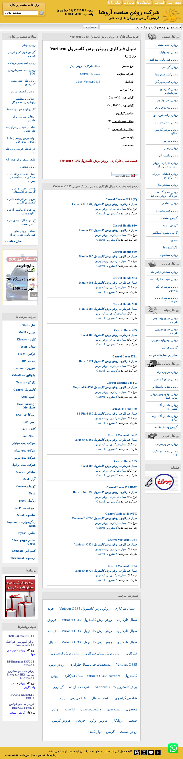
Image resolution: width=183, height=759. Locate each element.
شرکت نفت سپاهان (23, 443)
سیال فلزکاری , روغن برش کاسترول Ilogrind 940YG (105, 387)
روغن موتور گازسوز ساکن (166, 131)
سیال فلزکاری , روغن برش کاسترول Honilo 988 (108, 308)
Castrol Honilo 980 (125, 251)
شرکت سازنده (80, 687)
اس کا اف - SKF (25, 414)
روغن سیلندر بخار (167, 184)
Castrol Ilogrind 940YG (122, 382)
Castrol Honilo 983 (125, 278)
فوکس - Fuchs (26, 353)
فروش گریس (61, 720)
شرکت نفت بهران (24, 450)
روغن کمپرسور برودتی (21, 62)
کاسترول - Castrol (24, 389)
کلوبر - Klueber (26, 339)
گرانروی (128, 97)
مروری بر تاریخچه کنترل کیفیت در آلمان (21, 200)
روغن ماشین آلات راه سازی (165, 417)
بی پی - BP (28, 361)
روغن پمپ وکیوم (167, 100)
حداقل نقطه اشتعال (122, 121)
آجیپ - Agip (28, 396)
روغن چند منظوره (167, 210)
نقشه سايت (11, 755)
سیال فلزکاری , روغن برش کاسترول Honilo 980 (108, 256)
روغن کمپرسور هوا (166, 74)
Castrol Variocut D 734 (122, 566)
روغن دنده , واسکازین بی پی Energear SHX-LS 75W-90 (20, 674)
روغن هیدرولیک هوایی (164, 340)
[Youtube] (151, 754)
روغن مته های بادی (166, 107)
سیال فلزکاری (125, 608)
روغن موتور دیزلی (167, 372)
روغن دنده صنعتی (167, 45)
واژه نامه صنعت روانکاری (24, 4)
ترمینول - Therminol (22, 558)
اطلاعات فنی (123, 175)
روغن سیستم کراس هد (164, 279)
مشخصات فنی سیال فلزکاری (90, 664)
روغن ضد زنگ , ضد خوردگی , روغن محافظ (164, 193)
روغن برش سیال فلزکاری (103, 653)
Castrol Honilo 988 (125, 304)
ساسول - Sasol (26, 515)
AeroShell (29, 436)
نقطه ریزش (78, 698)
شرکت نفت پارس (24, 457)
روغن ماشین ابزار (167, 155)
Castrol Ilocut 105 (125, 461)
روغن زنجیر (171, 148)
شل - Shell (28, 325)
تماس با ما (114, 2)
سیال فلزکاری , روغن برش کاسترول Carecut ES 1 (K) (104, 204)
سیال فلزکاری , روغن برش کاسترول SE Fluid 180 (107, 413)
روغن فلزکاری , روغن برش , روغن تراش (165, 164)
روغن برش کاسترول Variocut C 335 (84, 608)
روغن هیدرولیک (168, 52)
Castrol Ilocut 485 (125, 330)
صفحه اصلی (174, 2)
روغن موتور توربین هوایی (166, 330)
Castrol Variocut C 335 (88, 81)
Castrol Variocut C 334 (122, 539)
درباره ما (129, 2)
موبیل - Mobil (27, 332)
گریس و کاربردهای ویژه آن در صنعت (21, 222)
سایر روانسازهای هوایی (163, 355)
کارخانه (70, 709)
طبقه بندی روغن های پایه (20, 159)
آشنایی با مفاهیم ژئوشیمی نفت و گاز (23, 100)
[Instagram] (144, 754)
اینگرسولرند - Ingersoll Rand (21, 523)
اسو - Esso (29, 421)
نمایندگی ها (144, 2)
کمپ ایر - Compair (23, 550)
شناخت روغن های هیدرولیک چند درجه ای (22, 232)
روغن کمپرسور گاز (166, 81)
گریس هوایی (170, 347)
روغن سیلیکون (169, 255)
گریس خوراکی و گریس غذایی (21, 53)
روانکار (118, 720)
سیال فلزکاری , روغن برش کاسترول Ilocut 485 (109, 335)
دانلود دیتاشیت (91, 709)
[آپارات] (137, 754)
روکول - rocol (27, 500)
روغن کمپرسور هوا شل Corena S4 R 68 (20, 643)
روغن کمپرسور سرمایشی (169, 91)
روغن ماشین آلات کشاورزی (167, 406)
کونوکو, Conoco (25, 486)
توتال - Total (27, 346)
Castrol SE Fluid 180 (123, 409)
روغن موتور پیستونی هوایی (165, 319)
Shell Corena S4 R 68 (21, 635)
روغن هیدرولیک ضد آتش (163, 59)
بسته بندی (113, 709)
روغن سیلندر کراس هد (164, 272)
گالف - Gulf (28, 429)
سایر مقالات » (13, 241)
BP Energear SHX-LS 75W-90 (20, 663)
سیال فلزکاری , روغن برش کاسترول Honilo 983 (108, 282)
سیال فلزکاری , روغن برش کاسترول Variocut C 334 (105, 544)
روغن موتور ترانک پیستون (167, 288)
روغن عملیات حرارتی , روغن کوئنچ (164, 175)
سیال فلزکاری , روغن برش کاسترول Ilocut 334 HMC (105, 492)
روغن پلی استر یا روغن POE (21, 71)
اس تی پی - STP (25, 507)
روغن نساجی (170, 203)
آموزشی (159, 2)
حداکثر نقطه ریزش (122, 129)
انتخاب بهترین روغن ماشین (23, 118)
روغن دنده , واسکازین (165, 386)
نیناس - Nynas (26, 533)
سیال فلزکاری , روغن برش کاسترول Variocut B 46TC (104, 518)
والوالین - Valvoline (23, 375)
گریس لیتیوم (170, 225)
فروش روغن (99, 720)
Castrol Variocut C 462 (122, 435)
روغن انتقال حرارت (166, 122)
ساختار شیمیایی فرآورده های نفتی (20, 129)
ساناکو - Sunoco (25, 472)
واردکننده (95, 731)
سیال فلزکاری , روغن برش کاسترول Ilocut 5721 (108, 361)
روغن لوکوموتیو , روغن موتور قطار (164, 395)
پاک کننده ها (170, 247)
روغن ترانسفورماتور (165, 115)
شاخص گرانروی (124, 113)
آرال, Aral (29, 479)
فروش (81, 720)
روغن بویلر (29, 45)
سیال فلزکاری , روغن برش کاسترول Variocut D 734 (105, 570)
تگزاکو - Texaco (25, 382)
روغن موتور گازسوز (166, 379)
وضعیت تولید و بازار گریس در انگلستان (23, 189)
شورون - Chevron (24, 368)
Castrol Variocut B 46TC (121, 513)
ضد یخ (174, 240)
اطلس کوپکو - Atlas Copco (23, 541)
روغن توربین (170, 140)
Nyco (32, 493)
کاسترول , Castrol (90, 73)
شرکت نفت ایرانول (23, 464)
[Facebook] (158, 754)
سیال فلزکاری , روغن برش (85, 66)
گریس (110, 731)
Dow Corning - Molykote (26, 405)
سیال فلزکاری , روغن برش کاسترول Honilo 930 (108, 230)
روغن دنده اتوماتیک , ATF (165, 453)
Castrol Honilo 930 (125, 225)
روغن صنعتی (27, 166)
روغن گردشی (169, 67)
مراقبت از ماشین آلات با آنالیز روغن (20, 211)
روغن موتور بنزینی (166, 444)
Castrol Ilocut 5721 (124, 356)
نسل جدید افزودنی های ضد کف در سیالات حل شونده (21, 177)
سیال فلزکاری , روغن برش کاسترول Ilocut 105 (109, 466)
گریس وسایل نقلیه (166, 427)
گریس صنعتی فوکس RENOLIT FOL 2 (21, 705)
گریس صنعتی (169, 218)
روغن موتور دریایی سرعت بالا (166, 299)
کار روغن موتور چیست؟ (21, 109)
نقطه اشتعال (101, 698)
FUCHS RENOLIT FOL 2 (22, 696)
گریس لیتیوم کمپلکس (165, 232)
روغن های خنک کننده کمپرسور (23, 82)
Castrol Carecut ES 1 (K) (121, 199)
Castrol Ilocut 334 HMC (121, 487)
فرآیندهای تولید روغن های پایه (20, 150)
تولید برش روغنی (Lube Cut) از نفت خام (21, 139)
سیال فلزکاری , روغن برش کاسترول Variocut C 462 (105, 439)
